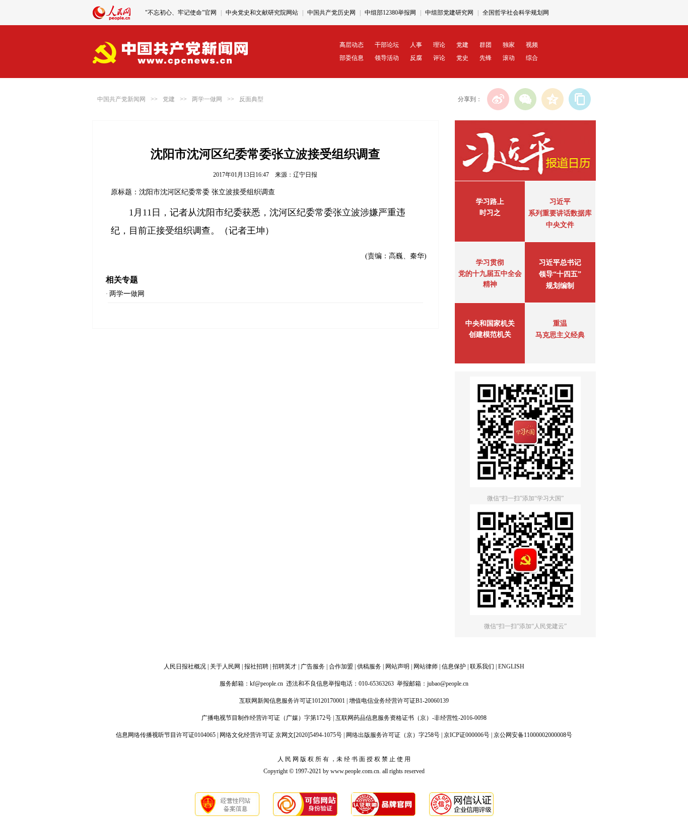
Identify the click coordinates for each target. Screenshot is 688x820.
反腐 (416, 57)
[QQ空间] (552, 99)
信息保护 (454, 666)
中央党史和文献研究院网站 (262, 12)
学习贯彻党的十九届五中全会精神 (490, 273)
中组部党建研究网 (449, 12)
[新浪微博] (498, 99)
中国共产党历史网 (331, 12)
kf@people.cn (266, 683)
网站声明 (397, 666)
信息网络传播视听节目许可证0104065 (166, 734)
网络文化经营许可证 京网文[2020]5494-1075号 (281, 734)
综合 (532, 57)
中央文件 (560, 225)
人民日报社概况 (185, 666)
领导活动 (387, 57)
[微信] (525, 99)
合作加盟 (341, 666)
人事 (416, 44)
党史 (462, 57)
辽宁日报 (305, 174)
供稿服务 (369, 666)
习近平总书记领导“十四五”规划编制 (560, 274)
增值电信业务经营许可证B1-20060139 (399, 700)
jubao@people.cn (447, 683)
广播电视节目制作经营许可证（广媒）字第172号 (266, 717)
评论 (439, 57)
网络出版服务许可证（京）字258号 (393, 734)
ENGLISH (511, 666)
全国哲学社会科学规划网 (516, 12)
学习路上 (490, 201)
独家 (509, 44)
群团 (485, 44)
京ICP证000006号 (467, 734)
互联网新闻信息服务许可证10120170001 (292, 700)
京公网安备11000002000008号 (533, 734)
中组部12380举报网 (390, 12)
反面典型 (251, 99)
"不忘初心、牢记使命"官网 (181, 12)
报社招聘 (256, 666)
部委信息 (351, 57)
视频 (532, 44)
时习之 (490, 212)
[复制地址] (580, 99)
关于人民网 (225, 666)
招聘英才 (284, 666)
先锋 (485, 57)
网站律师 (426, 666)
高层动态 (351, 44)
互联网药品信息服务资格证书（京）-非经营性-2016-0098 (411, 717)
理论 (439, 44)
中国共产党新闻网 (121, 99)
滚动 (509, 57)
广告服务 (313, 666)
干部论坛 (387, 44)
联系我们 (482, 666)
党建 (462, 44)
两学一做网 (207, 99)
